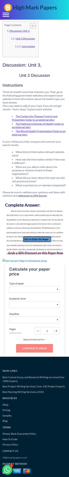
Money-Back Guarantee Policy (19, 433)
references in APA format (32, 195)
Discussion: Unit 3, (20, 30)
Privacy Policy (10, 444)
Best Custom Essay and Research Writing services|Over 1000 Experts (33, 379)
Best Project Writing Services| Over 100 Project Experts (34, 386)
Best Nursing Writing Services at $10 (23, 391)
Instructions (28, 46)
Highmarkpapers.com (15, 457)
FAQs (6, 404)
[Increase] (56, 331)
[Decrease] (38, 331)
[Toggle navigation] (6, 14)
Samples (7, 415)
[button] (7, 470)
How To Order (10, 439)
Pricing (6, 410)
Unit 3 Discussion (25, 38)
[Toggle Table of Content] (31, 26)
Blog (5, 420)
